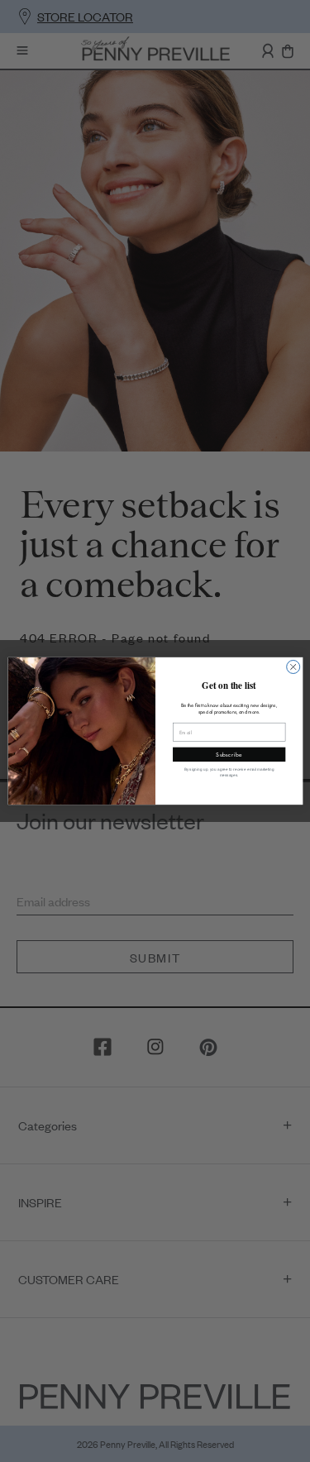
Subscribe (229, 754)
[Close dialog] (292, 666)
